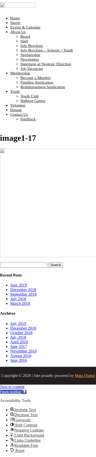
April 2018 (19, 342)
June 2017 (18, 346)
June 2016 (18, 360)
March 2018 (20, 303)
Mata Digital (85, 375)
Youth (15, 91)
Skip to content (12, 387)
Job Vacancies (31, 69)
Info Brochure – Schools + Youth (46, 50)
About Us (18, 32)
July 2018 (18, 299)
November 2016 (23, 351)
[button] (13, 392)
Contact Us (19, 114)
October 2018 (21, 333)
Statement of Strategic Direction (45, 64)
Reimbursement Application (42, 87)
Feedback (28, 119)
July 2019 (18, 323)
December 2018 (23, 290)
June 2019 (18, 285)
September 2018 (23, 294)
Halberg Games (32, 101)
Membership (20, 73)
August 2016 (20, 356)
